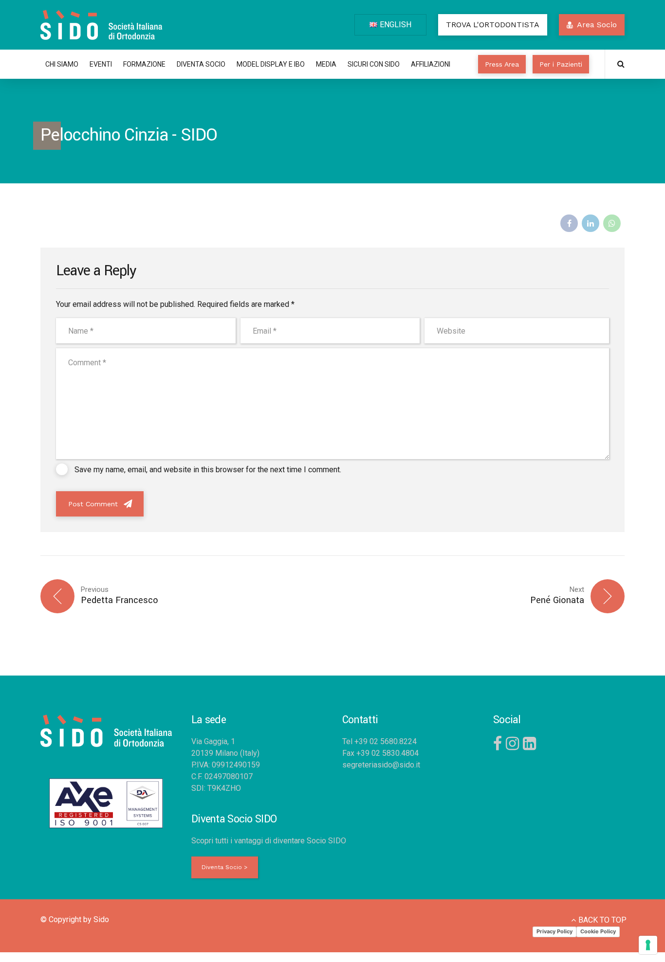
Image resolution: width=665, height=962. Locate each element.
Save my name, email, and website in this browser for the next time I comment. (207, 469)
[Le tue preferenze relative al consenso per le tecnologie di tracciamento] (648, 945)
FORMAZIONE (144, 64)
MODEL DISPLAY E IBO (271, 64)
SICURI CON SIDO (374, 64)
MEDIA (326, 64)
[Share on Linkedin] (590, 223)
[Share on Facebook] (569, 223)
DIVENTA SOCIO (201, 64)
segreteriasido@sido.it (381, 764)
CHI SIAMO (61, 64)
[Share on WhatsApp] (612, 223)
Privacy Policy (554, 931)
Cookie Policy (598, 931)
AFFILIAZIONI (430, 64)
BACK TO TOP (602, 920)
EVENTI (101, 64)
